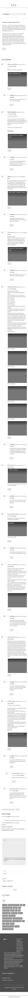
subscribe (8, 822)
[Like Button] (4, 49)
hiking (12, 910)
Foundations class (7, 859)
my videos (14, 913)
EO (19, 907)
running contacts (7, 918)
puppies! (5, 915)
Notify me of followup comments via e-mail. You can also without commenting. (13, 821)
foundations (6, 910)
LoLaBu (12, 95)
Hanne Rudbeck (11, 112)
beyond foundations (13, 905)
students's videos (17, 918)
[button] (5, 826)
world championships (8, 926)
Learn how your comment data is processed (13, 829)
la (16, 910)
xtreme (17, 926)
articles (5, 905)
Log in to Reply (13, 66)
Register (5, 873)
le (19, 910)
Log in (4, 871)
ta (23, 921)
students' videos (7, 921)
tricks (12, 923)
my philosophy (6, 913)
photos (20, 913)
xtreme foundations (8, 929)
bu (23, 905)
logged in (9, 816)
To (3, 923)
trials (7, 923)
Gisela (9, 176)
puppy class (12, 915)
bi (20, 905)
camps (15, 907)
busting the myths (7, 907)
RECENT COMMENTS (8, 973)
